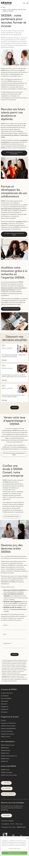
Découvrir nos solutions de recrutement (14, 153)
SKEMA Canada (5, 750)
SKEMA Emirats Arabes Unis (9, 756)
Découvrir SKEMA (6, 698)
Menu (27, 3)
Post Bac (3, 720)
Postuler (7, 783)
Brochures (8, 788)
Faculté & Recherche (7, 693)
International (4, 701)
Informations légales (7, 821)
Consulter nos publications (11, 308)
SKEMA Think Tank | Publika (9, 775)
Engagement (4, 707)
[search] (24, 3)
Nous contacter (9, 794)
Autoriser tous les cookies (14, 853)
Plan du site (19, 824)
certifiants (19, 221)
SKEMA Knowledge (6, 772)
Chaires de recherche (7, 288)
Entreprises (4, 712)
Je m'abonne (6, 815)
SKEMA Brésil (5, 748)
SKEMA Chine (5, 753)
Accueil (3, 7)
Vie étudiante (5, 696)
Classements (4, 709)
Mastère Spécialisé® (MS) (8, 728)
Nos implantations (8, 742)
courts (24, 221)
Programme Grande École (8, 723)
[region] (14, 846)
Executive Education (7, 731)
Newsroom (4, 704)
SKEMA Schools (5, 737)
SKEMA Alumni (5, 770)
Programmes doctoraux (7, 734)
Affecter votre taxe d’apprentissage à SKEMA (14, 454)
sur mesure (4, 223)
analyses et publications (8, 290)
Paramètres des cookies (14, 848)
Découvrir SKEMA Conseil (11, 516)
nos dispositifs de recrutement (10, 135)
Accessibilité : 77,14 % (8, 824)
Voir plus (14, 407)
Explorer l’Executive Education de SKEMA (14, 234)
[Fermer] (27, 838)
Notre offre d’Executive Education (11, 208)
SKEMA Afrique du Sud (7, 745)
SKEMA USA (4, 761)
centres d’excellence (20, 288)
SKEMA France (5, 759)
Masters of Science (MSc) (8, 726)
